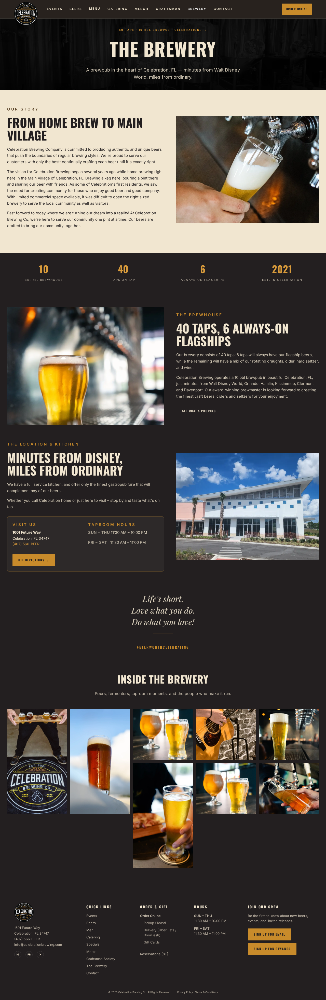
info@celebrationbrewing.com (38, 944)
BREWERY (197, 9)
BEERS (76, 9)
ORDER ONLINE (296, 9)
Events (91, 916)
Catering (93, 937)
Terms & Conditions (206, 992)
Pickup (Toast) (155, 923)
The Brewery (96, 966)
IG (18, 954)
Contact (92, 973)
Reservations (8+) (154, 954)
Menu (91, 930)
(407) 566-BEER (25, 544)
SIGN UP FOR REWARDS (272, 949)
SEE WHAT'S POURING (199, 411)
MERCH (142, 9)
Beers (91, 923)
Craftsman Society (100, 959)
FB (29, 954)
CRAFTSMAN (168, 9)
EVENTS (54, 9)
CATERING (117, 9)
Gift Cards (152, 942)
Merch (91, 952)
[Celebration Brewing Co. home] (26, 9)
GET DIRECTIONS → (33, 560)
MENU (95, 8)
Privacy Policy (185, 992)
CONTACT (223, 9)
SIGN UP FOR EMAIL (269, 934)
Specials (92, 944)
